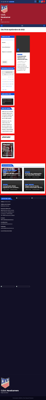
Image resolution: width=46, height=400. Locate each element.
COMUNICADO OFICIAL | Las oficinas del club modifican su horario (22, 59)
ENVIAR (4, 62)
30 (10, 86)
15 (8, 81)
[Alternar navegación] (22, 26)
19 (3, 84)
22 (8, 84)
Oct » (6, 89)
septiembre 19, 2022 (22, 61)
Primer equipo (14, 170)
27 (4, 86)
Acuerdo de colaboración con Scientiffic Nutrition (33, 174)
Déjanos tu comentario (7, 51)
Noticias (9, 170)
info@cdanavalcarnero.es (8, 219)
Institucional (20, 54)
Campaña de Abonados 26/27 (10, 174)
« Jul (3, 89)
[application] (7, 102)
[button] (42, 25)
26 (3, 86)
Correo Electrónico (6, 47)
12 (3, 81)
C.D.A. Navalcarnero (5, 17)
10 (12, 79)
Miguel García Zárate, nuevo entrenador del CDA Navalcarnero (34, 187)
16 (10, 81)
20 (4, 84)
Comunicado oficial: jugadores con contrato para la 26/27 (10, 187)
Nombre (4, 42)
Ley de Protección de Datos (6, 230)
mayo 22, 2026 (6, 189)
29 (8, 86)
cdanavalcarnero (13, 189)
